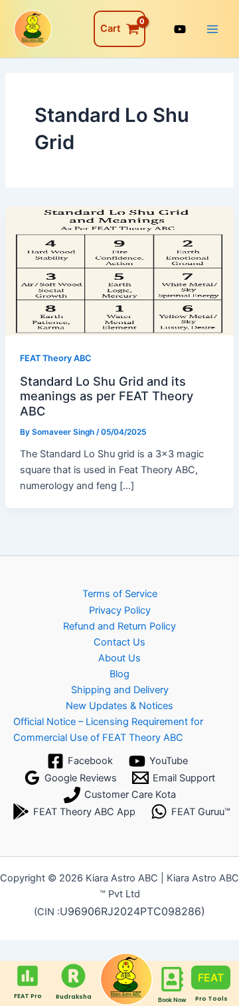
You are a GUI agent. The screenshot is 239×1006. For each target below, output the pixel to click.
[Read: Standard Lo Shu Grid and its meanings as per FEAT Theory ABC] (119, 270)
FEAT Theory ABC (55, 358)
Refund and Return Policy (119, 626)
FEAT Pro (28, 996)
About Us (119, 658)
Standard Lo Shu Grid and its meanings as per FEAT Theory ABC (106, 396)
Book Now (172, 999)
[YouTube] (180, 29)
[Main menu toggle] (212, 28)
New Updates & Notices (119, 706)
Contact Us (119, 642)
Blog (119, 674)
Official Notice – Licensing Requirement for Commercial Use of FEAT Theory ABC (108, 730)
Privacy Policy (120, 610)
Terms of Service (119, 594)
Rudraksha (74, 997)
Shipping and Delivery (120, 690)
